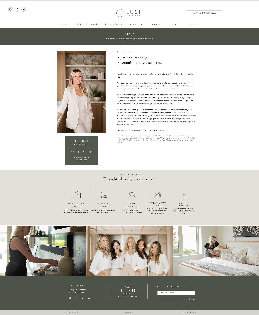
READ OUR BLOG (189, 312)
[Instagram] (72, 151)
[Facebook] (78, 151)
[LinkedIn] (90, 151)
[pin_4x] (23, 9)
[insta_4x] (10, 9)
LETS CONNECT (77, 285)
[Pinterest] (84, 151)
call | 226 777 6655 (76, 292)
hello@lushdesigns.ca (81, 157)
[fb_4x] (17, 9)
